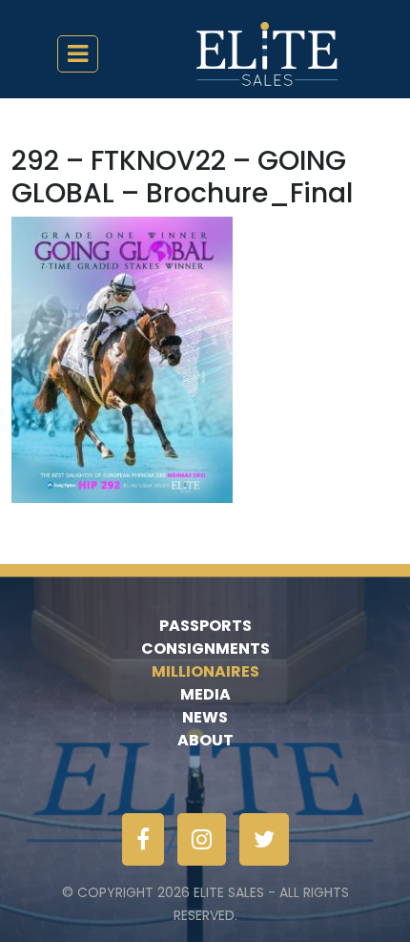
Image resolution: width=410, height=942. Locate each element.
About (205, 740)
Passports (205, 626)
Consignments (205, 648)
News (205, 717)
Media (205, 694)
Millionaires (205, 671)
